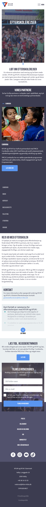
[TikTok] (33, 454)
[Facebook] (13, 454)
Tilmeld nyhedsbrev (23, 403)
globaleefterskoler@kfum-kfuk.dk (16, 298)
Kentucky (5, 201)
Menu (42, 5)
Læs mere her (10, 168)
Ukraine (4, 227)
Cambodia (8, 104)
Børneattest (23, 440)
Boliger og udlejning (23, 429)
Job (23, 434)
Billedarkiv (23, 424)
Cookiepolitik (23, 500)
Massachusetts (7, 207)
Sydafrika (5, 221)
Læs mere (23, 331)
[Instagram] (19, 454)
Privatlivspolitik (23, 496)
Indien (4, 194)
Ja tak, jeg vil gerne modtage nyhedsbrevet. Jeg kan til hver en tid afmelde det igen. (24, 396)
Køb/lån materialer (23, 445)
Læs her (23, 357)
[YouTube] (26, 454)
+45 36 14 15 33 (23, 480)
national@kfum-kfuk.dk (23, 484)
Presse (23, 419)
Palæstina (5, 214)
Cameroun (5, 187)
